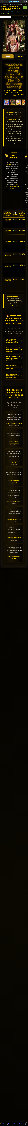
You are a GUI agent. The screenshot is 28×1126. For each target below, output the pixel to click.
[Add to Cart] (25, 7)
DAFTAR (20, 56)
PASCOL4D (10, 12)
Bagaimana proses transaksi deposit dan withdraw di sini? (14, 375)
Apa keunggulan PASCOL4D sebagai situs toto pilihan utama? (14, 341)
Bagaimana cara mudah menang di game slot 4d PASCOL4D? (14, 349)
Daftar (14, 1124)
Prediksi (19, 1124)
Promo (3, 1124)
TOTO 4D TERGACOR (5, 4)
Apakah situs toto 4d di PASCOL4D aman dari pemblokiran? (14, 358)
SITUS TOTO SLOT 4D (16, 4)
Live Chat (25, 1124)
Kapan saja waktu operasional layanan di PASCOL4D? (14, 367)
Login (8, 1124)
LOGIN (8, 56)
